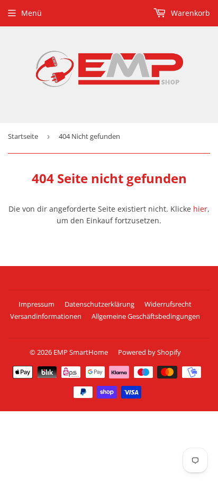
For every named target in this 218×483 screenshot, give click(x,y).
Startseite (23, 136)
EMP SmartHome (80, 352)
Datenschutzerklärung (99, 304)
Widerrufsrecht (168, 304)
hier (200, 209)
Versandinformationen (45, 316)
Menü (31, 13)
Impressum (36, 304)
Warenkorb (189, 13)
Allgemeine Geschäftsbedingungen (146, 316)
